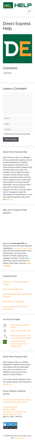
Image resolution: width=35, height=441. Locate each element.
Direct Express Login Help (21, 331)
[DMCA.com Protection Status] (10, 429)
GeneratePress (19, 438)
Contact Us (7, 384)
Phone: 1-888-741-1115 (12, 414)
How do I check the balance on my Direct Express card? (19, 343)
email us (10, 199)
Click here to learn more (23, 248)
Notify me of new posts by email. (17, 134)
